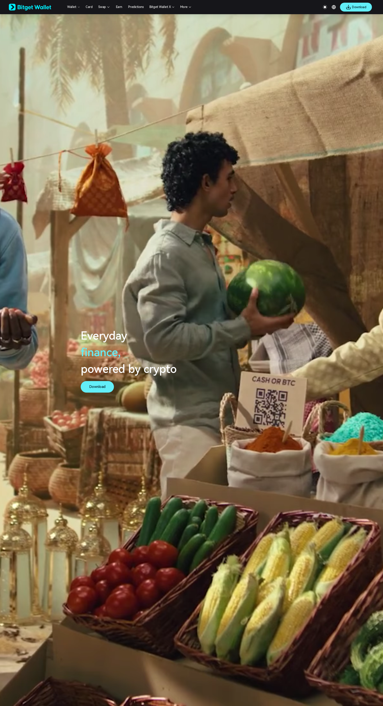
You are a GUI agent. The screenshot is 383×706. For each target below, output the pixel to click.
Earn (119, 7)
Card (89, 7)
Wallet (71, 7)
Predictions (136, 7)
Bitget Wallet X (160, 7)
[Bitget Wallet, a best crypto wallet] (36, 7)
